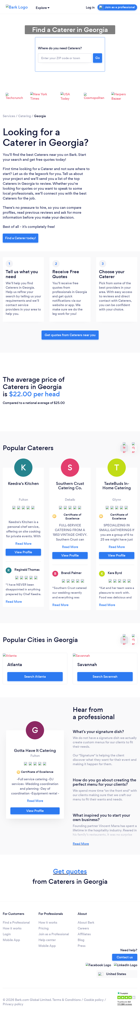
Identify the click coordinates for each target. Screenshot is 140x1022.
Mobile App (11, 940)
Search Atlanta (35, 676)
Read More (81, 844)
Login (7, 934)
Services (9, 116)
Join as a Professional (53, 934)
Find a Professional (16, 922)
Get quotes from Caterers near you (70, 335)
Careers (83, 928)
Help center (47, 940)
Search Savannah (105, 676)
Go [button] (97, 58)
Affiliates (84, 934)
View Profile (23, 552)
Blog (81, 940)
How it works (12, 928)
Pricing (43, 928)
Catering (24, 116)
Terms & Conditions (66, 1000)
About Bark (86, 922)
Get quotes (70, 871)
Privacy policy (13, 1004)
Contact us (125, 957)
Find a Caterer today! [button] (20, 238)
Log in (90, 7)
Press (81, 946)
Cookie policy (94, 1000)
